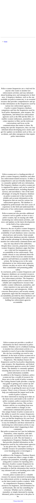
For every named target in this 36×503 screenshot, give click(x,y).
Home (5, 41)
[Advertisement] (18, 19)
